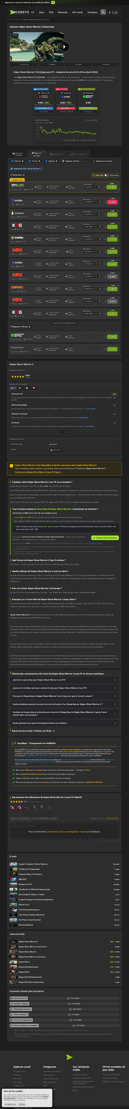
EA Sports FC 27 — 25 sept (64, 884)
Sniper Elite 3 (64, 972)
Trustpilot (83, 770)
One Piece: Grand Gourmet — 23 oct (64, 919)
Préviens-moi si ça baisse (106, 538)
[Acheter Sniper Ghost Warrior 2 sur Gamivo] (22, 287)
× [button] (57, 3)
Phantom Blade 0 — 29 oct (64, 925)
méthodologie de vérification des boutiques (42, 756)
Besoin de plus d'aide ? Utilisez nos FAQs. (32, 731)
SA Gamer (15, 423)
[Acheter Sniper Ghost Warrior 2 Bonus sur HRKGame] (22, 250)
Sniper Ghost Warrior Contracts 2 (64, 946)
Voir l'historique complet (94, 543)
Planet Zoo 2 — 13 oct (64, 904)
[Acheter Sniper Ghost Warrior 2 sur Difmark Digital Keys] (22, 185)
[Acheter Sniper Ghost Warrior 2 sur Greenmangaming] (22, 335)
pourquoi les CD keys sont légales (75, 760)
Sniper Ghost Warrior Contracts (64, 956)
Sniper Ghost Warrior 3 (64, 941)
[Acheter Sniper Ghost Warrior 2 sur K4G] (22, 225)
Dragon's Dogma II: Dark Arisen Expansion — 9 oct (64, 899)
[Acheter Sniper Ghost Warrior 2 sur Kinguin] (22, 213)
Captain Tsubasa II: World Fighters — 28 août (64, 864)
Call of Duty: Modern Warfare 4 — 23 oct (64, 914)
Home (9, 20)
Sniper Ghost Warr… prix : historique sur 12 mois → (80, 140)
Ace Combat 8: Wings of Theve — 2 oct (64, 894)
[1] (19, 806)
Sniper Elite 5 (64, 962)
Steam (43, 72)
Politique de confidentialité (23, 1108)
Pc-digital (17, 20)
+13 (64, 432)
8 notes (27, 378)
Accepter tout (10, 1104)
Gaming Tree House (19, 414)
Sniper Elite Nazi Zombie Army (64, 982)
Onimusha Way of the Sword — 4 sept (64, 874)
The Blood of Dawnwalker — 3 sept (64, 869)
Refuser (22, 1104)
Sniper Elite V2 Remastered (64, 977)
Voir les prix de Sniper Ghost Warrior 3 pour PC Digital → (38, 472)
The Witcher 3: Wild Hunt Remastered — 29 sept (64, 889)
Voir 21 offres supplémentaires (64, 323)
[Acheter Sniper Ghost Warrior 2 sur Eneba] (22, 237)
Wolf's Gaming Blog (19, 405)
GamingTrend (17, 394)
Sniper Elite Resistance (64, 967)
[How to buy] (117, 211)
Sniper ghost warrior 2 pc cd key (36, 20)
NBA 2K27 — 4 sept (64, 879)
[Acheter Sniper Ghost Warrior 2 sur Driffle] (22, 200)
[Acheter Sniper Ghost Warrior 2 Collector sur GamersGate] (22, 347)
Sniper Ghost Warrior (64, 951)
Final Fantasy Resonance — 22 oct (64, 909)
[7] (11, 806)
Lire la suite (91, 409)
